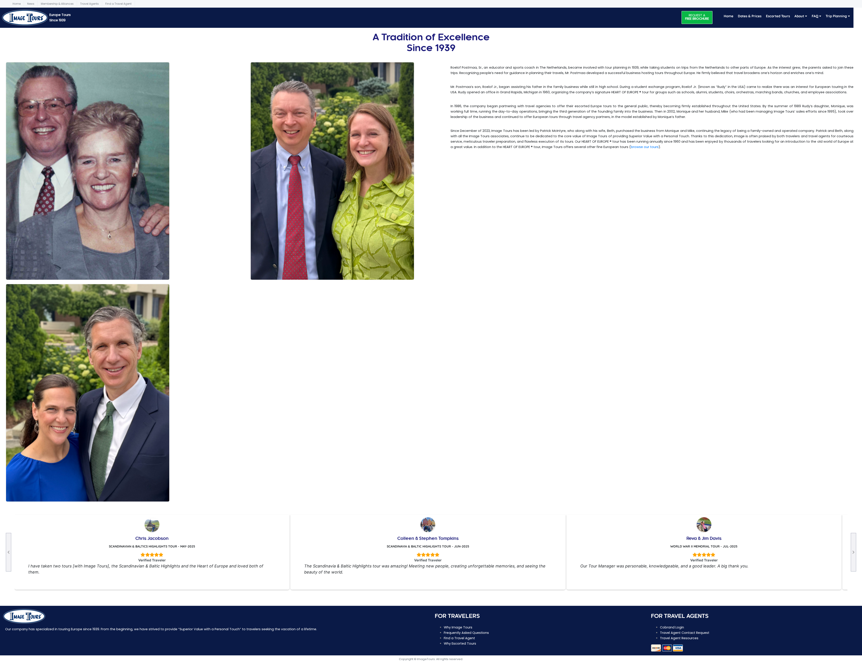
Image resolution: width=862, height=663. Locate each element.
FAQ (815, 16)
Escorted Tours (778, 16)
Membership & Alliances (57, 4)
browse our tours (645, 147)
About (799, 16)
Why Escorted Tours (460, 643)
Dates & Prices (749, 16)
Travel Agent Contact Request (684, 632)
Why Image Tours (458, 627)
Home (17, 4)
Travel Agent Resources (679, 638)
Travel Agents (89, 4)
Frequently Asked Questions (466, 632)
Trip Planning (837, 16)
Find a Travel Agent (118, 4)
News (30, 4)
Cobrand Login (672, 627)
